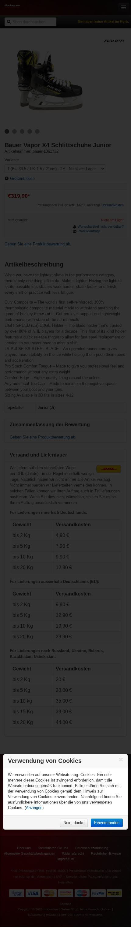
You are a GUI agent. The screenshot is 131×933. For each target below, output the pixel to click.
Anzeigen (34, 807)
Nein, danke (73, 822)
